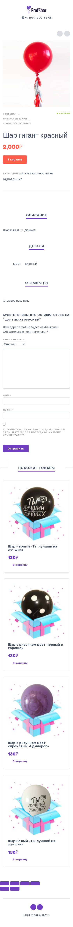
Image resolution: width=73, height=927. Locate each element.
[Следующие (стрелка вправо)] (14, 889)
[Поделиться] (14, 883)
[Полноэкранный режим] (25, 883)
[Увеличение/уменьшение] (35, 883)
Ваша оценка (13, 339)
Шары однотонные (17, 123)
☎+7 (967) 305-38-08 (36, 17)
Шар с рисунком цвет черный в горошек (35, 646)
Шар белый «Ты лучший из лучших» (31, 842)
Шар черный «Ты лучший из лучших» (32, 548)
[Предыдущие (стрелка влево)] (4, 889)
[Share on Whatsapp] (66, 197)
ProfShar (10, 113)
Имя (7, 395)
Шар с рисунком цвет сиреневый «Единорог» (28, 744)
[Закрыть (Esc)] (4, 883)
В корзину (15, 159)
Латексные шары (15, 118)
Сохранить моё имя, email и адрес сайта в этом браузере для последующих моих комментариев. (34, 432)
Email (8, 409)
